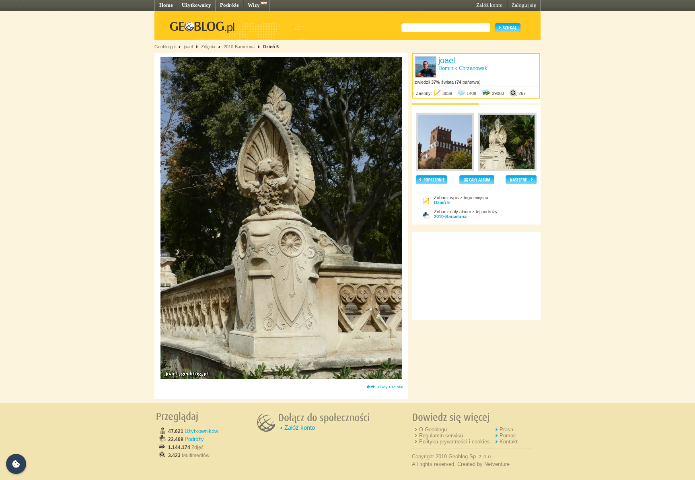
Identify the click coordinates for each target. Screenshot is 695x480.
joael (188, 46)
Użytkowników (201, 431)
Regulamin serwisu (441, 436)
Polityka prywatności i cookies (454, 442)
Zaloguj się (524, 5)
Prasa (506, 429)
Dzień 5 (271, 46)
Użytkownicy (196, 5)
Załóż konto (489, 5)
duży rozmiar (391, 386)
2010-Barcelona (239, 46)
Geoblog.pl (164, 46)
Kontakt (509, 442)
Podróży (194, 439)
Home (166, 5)
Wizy (254, 5)
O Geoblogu (433, 429)
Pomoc (508, 436)
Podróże (229, 5)
